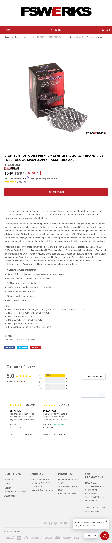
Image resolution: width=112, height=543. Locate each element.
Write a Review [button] (95, 376)
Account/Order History (15, 491)
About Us (8, 479)
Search (7, 487)
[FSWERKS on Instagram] (60, 523)
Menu (8, 30)
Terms (7, 483)
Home (6, 37)
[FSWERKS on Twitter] (45, 523)
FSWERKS (16, 532)
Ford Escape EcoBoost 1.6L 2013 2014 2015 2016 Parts (39, 37)
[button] (27, 434)
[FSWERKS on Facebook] (50, 523)
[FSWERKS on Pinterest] (55, 523)
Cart (107, 30)
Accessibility (10, 495)
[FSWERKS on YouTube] (65, 523)
